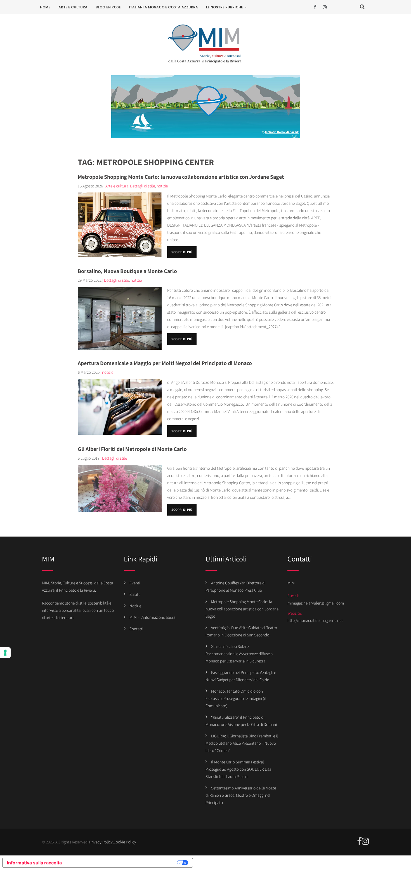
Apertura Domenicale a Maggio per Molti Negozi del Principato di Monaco (165, 363)
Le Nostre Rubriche (224, 7)
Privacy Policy (101, 842)
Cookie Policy (125, 842)
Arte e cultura (73, 7)
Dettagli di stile (142, 186)
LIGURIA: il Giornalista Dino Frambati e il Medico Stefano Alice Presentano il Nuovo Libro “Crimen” (242, 743)
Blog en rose (108, 7)
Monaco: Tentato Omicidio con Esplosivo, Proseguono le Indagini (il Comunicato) (236, 698)
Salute (134, 594)
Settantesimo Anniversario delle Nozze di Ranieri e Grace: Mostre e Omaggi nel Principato (241, 795)
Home (45, 7)
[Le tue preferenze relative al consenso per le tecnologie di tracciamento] (5, 652)
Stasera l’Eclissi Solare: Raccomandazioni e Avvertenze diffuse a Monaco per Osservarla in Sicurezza (239, 654)
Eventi (134, 583)
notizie (162, 186)
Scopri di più (181, 252)
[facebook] (315, 7)
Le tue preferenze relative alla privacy (122, 863)
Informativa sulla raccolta (34, 863)
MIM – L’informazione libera (152, 617)
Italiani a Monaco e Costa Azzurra (163, 7)
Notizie (135, 605)
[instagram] (325, 7)
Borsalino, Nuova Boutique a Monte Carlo (127, 271)
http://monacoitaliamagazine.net (315, 620)
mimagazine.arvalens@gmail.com (315, 603)
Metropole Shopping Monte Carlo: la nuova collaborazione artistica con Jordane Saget (181, 176)
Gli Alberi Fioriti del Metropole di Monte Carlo (132, 449)
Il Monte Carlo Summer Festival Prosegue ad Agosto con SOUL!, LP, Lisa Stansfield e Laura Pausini (238, 769)
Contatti (136, 628)
